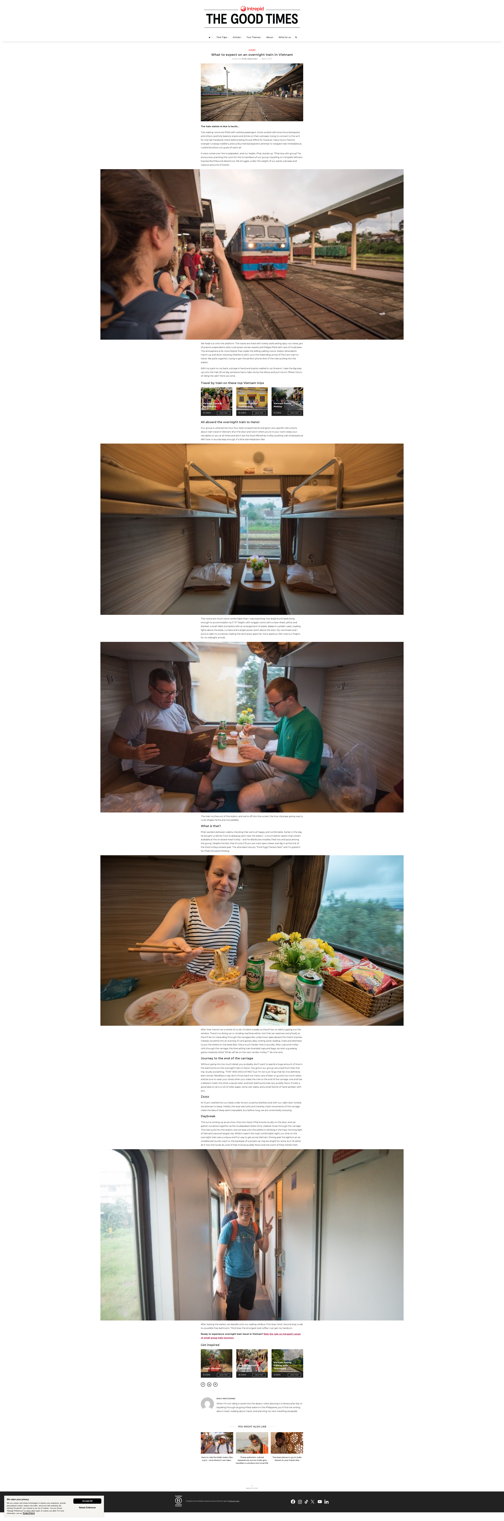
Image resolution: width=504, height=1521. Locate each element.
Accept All (87, 1501)
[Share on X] (209, 1384)
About (269, 37)
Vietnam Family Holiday (282, 405)
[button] (204, 1450)
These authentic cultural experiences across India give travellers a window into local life (252, 1460)
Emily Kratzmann (250, 59)
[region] (54, 1506)
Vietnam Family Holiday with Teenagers (282, 1365)
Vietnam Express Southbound (247, 405)
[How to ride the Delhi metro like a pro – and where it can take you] (217, 1443)
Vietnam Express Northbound (212, 405)
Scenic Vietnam (212, 1368)
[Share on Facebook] (203, 1384)
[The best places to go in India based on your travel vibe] (287, 1443)
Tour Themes (253, 37)
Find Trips (222, 37)
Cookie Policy (28, 1513)
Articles (237, 37)
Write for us (285, 37)
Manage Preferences (87, 1507)
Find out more (233, 1501)
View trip (223, 413)
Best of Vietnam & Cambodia (248, 1367)
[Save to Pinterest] (215, 1384)
